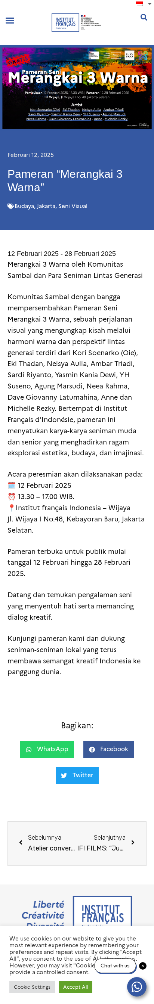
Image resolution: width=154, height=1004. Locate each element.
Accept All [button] (75, 987)
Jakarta (46, 206)
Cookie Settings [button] (32, 987)
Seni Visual (72, 206)
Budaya (24, 206)
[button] (10, 20)
